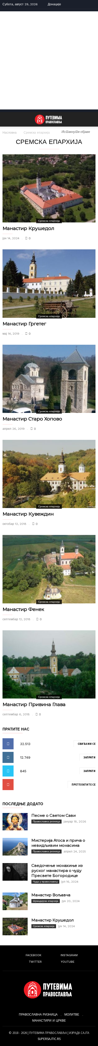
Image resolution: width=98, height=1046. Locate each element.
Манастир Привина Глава (34, 704)
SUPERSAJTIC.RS (49, 1039)
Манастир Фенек (23, 609)
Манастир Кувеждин (28, 514)
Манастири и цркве (49, 1020)
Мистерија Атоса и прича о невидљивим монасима (58, 843)
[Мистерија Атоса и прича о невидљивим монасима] (15, 847)
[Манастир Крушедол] (49, 188)
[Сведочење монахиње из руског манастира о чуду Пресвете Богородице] (15, 872)
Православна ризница (46, 821)
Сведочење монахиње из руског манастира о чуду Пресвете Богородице (57, 870)
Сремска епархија (49, 220)
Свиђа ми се (86, 744)
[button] (90, 119)
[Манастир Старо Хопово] (49, 379)
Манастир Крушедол (28, 228)
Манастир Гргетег (24, 324)
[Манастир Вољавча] (15, 901)
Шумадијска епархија (45, 901)
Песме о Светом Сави (53, 815)
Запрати (89, 757)
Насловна (10, 132)
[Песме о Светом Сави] (15, 821)
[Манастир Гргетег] (49, 283)
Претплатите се (83, 784)
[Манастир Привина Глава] (49, 664)
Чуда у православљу (45, 881)
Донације (54, 4)
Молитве (71, 1014)
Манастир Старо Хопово (32, 419)
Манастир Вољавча (50, 895)
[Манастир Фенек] (49, 569)
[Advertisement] (49, 60)
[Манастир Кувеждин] (49, 474)
